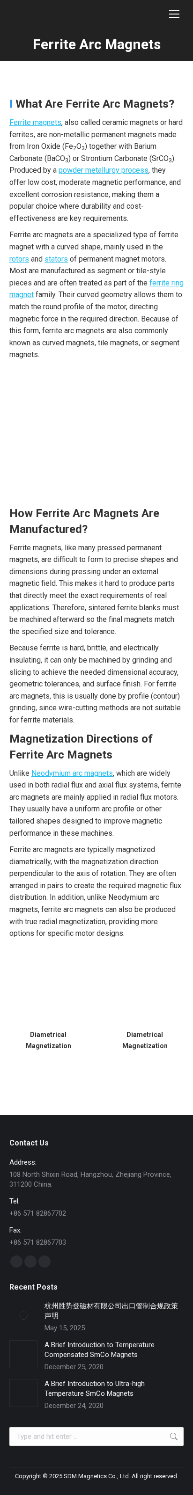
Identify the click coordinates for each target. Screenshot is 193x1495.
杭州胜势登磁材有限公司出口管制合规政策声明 (111, 1311)
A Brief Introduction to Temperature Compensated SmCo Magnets (100, 1350)
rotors (19, 259)
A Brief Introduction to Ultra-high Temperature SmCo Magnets (95, 1388)
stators (56, 259)
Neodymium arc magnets (72, 773)
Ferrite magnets (35, 122)
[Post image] (23, 1315)
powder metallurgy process (103, 170)
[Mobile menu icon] (174, 14)
